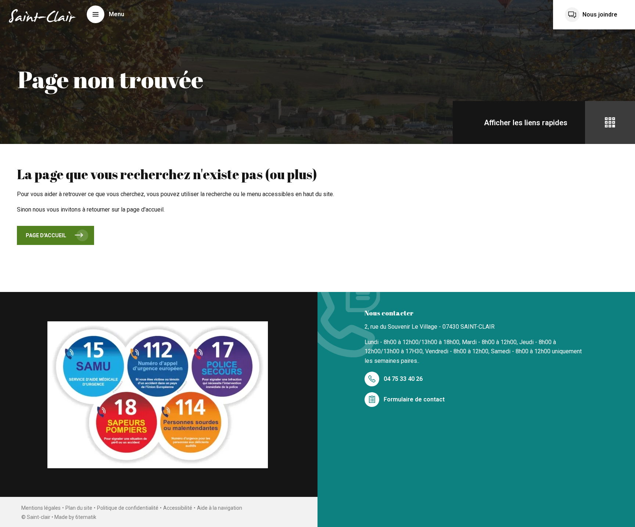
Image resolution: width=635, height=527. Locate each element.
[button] (105, 14)
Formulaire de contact (414, 399)
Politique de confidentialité (127, 508)
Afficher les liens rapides (525, 122)
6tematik (85, 517)
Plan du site (78, 508)
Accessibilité (177, 508)
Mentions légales (41, 508)
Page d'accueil (46, 235)
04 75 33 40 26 (403, 378)
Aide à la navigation (219, 508)
